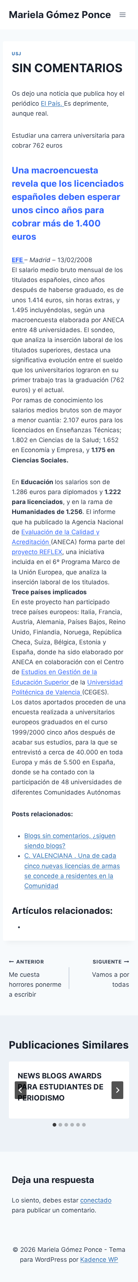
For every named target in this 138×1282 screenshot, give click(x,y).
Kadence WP (99, 1259)
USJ (16, 53)
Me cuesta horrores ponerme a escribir (35, 978)
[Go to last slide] (20, 1090)
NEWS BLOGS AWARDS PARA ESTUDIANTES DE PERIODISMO (60, 1086)
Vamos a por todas (110, 973)
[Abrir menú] (122, 14)
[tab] (54, 1125)
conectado (96, 1200)
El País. (52, 103)
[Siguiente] (117, 1090)
